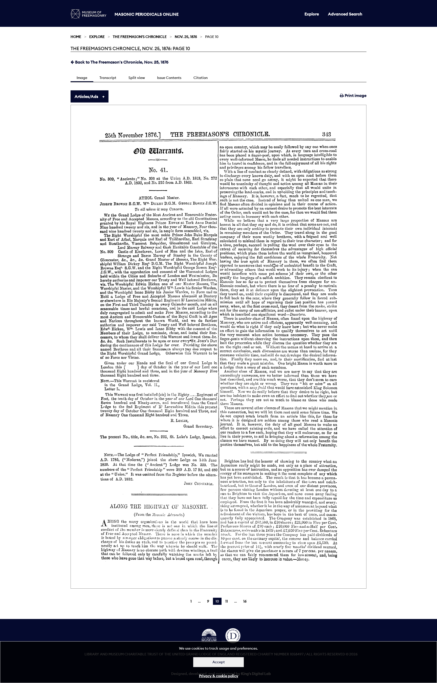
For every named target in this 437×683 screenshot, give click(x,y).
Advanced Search (345, 13)
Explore (311, 13)
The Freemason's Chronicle (140, 36)
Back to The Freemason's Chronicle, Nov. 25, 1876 (121, 62)
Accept (218, 662)
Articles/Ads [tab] (86, 96)
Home (76, 36)
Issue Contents (169, 77)
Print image (355, 95)
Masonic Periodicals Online (147, 14)
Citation (200, 77)
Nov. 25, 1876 (186, 36)
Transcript (107, 77)
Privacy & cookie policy (218, 676)
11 (226, 601)
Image (82, 77)
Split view (136, 77)
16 (245, 601)
